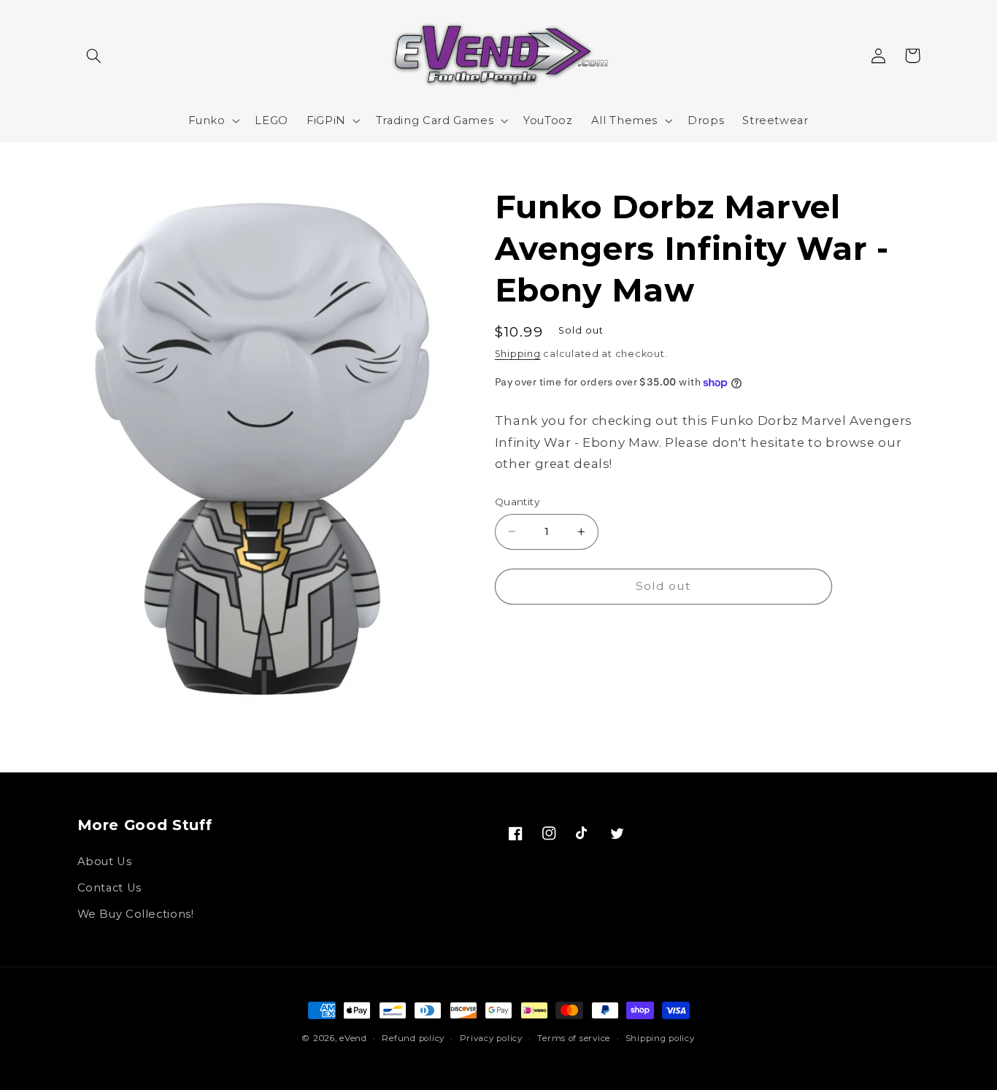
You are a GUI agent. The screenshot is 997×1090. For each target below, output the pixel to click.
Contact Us (109, 887)
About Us (104, 861)
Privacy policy (491, 1038)
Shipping (518, 353)
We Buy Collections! (135, 914)
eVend (353, 1038)
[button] (94, 55)
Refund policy (413, 1038)
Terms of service (573, 1038)
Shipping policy (660, 1038)
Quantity (517, 501)
